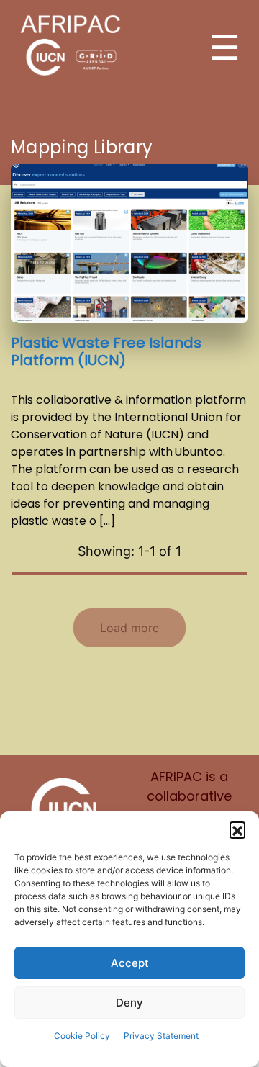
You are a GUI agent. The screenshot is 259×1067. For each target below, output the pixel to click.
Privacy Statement (161, 1035)
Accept (130, 963)
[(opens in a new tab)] (129, 242)
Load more (129, 628)
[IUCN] (64, 808)
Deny (129, 1002)
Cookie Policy (82, 1035)
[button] (237, 829)
